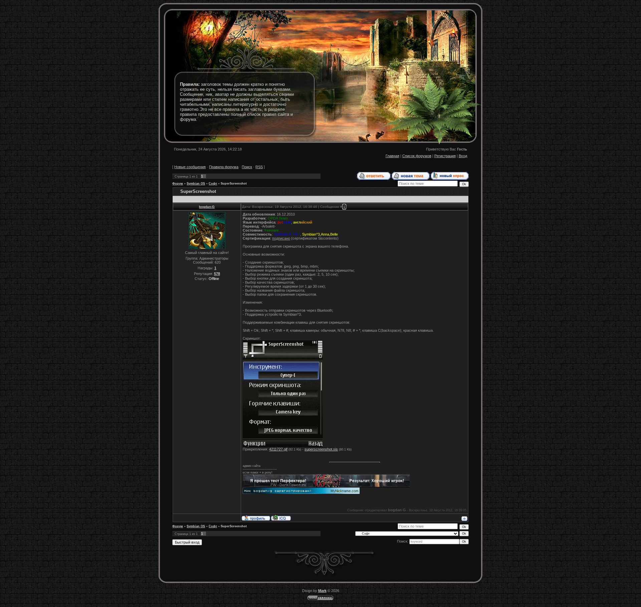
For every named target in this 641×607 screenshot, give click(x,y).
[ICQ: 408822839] (281, 518)
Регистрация (445, 156)
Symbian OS (196, 183)
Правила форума (223, 167)
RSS (259, 167)
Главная (392, 156)
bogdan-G (207, 207)
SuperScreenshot (234, 183)
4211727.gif (278, 449)
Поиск (247, 167)
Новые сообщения (190, 167)
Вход (463, 156)
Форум (177, 183)
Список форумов (416, 156)
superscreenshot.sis (321, 449)
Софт (213, 183)
